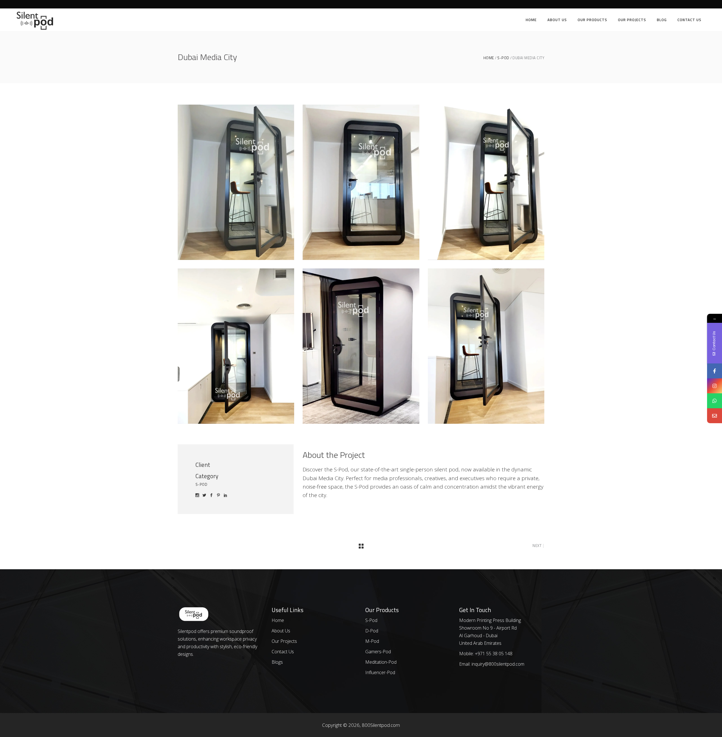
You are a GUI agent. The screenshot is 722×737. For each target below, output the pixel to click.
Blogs (277, 662)
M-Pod (372, 641)
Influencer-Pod (380, 672)
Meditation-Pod (381, 662)
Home (488, 58)
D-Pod (371, 631)
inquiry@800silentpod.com (497, 664)
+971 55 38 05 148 (493, 653)
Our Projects (284, 641)
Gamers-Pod (378, 651)
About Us (281, 631)
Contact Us (283, 651)
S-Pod (503, 58)
